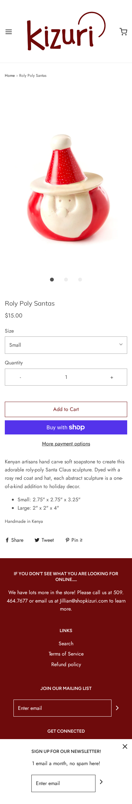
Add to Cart (66, 409)
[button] (66, 180)
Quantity (14, 362)
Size (9, 331)
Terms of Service (66, 653)
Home (10, 75)
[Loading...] (66, 180)
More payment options (66, 443)
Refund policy (66, 664)
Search (66, 643)
